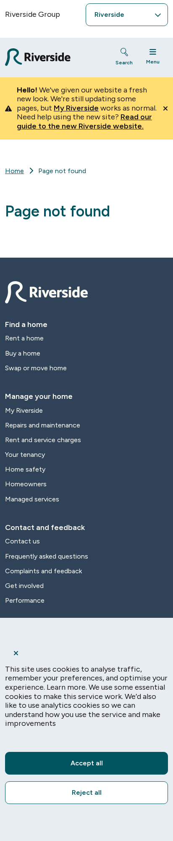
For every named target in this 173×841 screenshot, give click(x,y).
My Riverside (76, 108)
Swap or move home (36, 368)
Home (14, 171)
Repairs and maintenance (42, 425)
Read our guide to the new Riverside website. (84, 121)
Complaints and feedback (43, 571)
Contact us (22, 541)
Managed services (32, 499)
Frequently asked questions (46, 556)
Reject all (87, 792)
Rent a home (24, 338)
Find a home (26, 324)
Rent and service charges (43, 440)
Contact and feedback (45, 527)
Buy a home (22, 353)
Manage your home (39, 396)
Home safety (25, 469)
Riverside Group (32, 14)
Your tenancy (25, 455)
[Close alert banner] (165, 108)
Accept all (87, 763)
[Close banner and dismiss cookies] (86, 653)
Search (124, 63)
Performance (25, 600)
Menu (153, 62)
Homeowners (26, 484)
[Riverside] (52, 57)
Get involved (24, 586)
